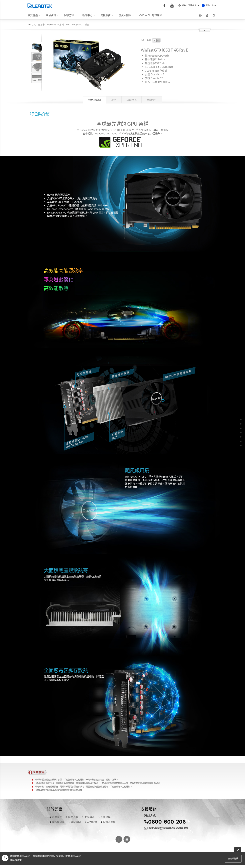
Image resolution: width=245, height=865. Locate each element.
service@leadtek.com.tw (168, 828)
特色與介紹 (94, 99)
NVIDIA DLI (150, 15)
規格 (113, 99)
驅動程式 (131, 99)
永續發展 (105, 817)
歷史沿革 (73, 817)
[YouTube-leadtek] (173, 5)
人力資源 (92, 822)
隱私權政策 (58, 822)
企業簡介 (57, 817)
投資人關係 (109, 822)
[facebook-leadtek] (165, 5)
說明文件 (152, 99)
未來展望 (89, 817)
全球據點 (76, 822)
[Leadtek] (41, 5)
